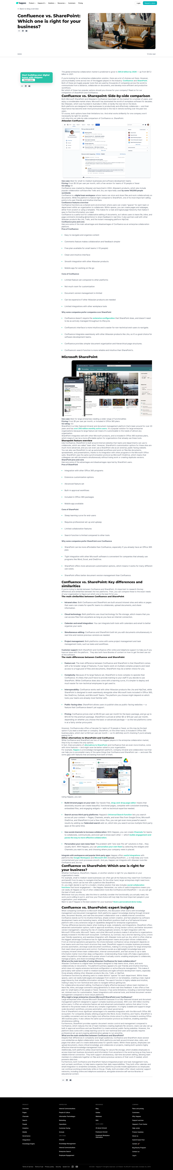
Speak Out (66, 1166)
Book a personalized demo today (127, 902)
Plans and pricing (138, 1108)
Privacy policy (49, 1166)
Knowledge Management (67, 1143)
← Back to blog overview (28, 9)
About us (135, 1136)
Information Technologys (67, 1116)
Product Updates (138, 1132)
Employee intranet (101, 1132)
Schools (61, 1132)
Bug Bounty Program (139, 1147)
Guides (98, 1112)
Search (24, 1120)
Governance (26, 1136)
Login (138, 3)
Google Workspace (82, 858)
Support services (138, 1120)
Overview (25, 1108)
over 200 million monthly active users (90, 428)
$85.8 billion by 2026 (127, 72)
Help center (136, 1128)
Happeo (76, 750)
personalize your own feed (109, 847)
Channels (138, 832)
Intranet (61, 1140)
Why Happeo (136, 1116)
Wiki (97, 1120)
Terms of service (27, 1166)
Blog (97, 1108)
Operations (62, 1124)
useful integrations (132, 855)
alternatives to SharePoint (95, 745)
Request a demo (150, 3)
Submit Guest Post (138, 1140)
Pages (24, 1112)
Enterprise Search (65, 1151)
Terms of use (39, 1166)
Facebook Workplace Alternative (103, 1136)
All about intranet (101, 1128)
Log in (134, 1155)
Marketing (62, 1120)
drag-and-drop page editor (123, 803)
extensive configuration (104, 318)
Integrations (26, 1140)
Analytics (25, 1128)
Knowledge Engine (28, 1144)
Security (58, 1166)
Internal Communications (67, 1108)
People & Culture (64, 1112)
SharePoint (142, 81)
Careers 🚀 (136, 1144)
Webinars (99, 1116)
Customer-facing (64, 1128)
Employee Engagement (66, 1155)
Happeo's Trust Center (139, 1124)
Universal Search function (120, 814)
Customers (135, 1112)
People (24, 1124)
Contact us (135, 1151)
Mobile (24, 1132)
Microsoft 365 (100, 858)
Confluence (128, 81)
